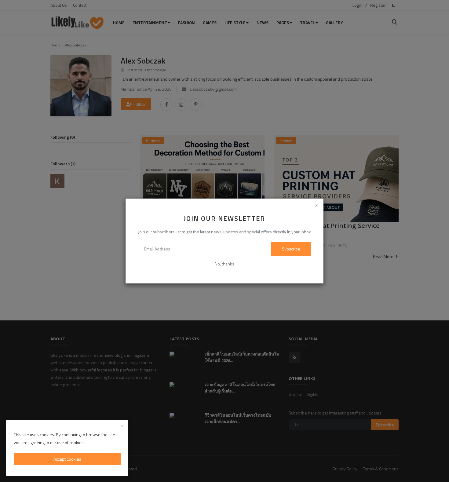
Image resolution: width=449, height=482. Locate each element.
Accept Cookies (67, 459)
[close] (317, 205)
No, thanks (224, 264)
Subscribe (291, 249)
